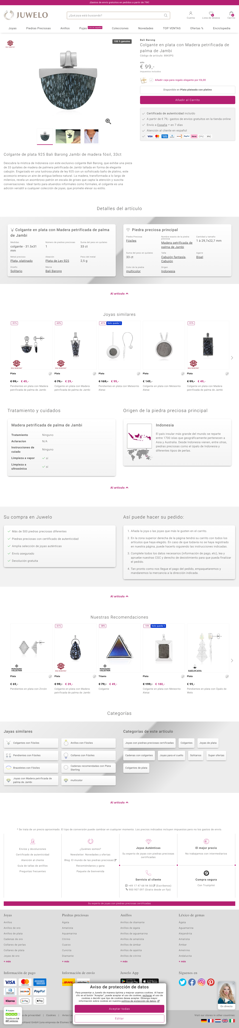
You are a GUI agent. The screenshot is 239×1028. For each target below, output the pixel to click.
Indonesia (168, 271)
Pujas (90, 28)
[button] (191, 15)
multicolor (133, 271)
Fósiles (131, 241)
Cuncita (67, 950)
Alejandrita (185, 933)
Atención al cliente (32, 860)
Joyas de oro (11, 956)
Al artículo (118, 294)
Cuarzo (66, 945)
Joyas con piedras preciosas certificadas (149, 743)
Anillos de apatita (131, 950)
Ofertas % (196, 28)
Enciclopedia (221, 28)
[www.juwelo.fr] (211, 1020)
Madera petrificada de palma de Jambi (177, 245)
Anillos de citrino (130, 956)
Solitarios (195, 755)
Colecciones (120, 28)
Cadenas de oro (13, 939)
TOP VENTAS (172, 28)
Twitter (182, 982)
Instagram (201, 982)
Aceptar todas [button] (119, 1009)
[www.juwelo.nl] (218, 1020)
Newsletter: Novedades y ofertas (91, 855)
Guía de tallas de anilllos (33, 866)
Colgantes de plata (136, 768)
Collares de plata (14, 950)
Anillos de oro (12, 928)
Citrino (66, 939)
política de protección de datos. (138, 1001)
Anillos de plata (13, 933)
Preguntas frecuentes (33, 871)
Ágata (65, 922)
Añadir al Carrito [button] (187, 100)
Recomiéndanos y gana (90, 866)
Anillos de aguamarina (134, 933)
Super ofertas (216, 755)
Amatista (67, 928)
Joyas (13, 28)
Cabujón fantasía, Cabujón (173, 259)
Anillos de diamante (132, 922)
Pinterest (211, 982)
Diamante (68, 956)
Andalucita (185, 956)
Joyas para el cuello (171, 755)
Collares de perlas (15, 945)
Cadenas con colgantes (139, 755)
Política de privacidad (27, 1015)
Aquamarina (69, 933)
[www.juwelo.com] (225, 1020)
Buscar (166, 15)
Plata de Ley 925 (57, 261)
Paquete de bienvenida (90, 871)
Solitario (16, 271)
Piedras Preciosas (38, 28)
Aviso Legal (69, 1015)
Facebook (192, 982)
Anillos (65, 28)
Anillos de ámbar (130, 945)
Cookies (51, 1015)
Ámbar (183, 945)
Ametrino (184, 950)
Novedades (145, 28)
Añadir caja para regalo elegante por (180, 80)
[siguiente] (231, 358)
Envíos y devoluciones (32, 849)
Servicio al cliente (148, 880)
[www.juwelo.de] (204, 1020)
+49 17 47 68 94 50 (140, 886)
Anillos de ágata (130, 928)
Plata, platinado (21, 261)
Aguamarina (186, 928)
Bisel (199, 257)
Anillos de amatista (132, 939)
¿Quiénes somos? (90, 849)
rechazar (147, 995)
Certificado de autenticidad (32, 855)
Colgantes (187, 743)
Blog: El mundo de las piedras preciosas (88, 860)
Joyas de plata (208, 743)
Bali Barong (54, 271)
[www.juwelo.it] (232, 1020)
